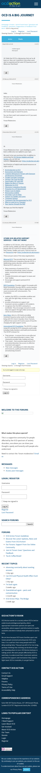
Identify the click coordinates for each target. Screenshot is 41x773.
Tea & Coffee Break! (14, 556)
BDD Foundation (9, 285)
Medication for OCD (11, 185)
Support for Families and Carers (15, 196)
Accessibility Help (8, 690)
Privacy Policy (7, 684)
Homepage (5, 24)
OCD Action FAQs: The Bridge (17, 598)
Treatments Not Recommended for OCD (18, 200)
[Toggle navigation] (36, 4)
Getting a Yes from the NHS (14, 179)
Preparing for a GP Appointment (15, 189)
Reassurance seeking (12, 193)
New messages (12, 468)
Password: (6, 382)
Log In (13, 31)
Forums (12, 24)
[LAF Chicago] (11, 4)
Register (21, 31)
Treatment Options (11, 198)
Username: (6, 375)
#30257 (36, 79)
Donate (4, 735)
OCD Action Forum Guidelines (17, 536)
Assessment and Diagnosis (14, 172)
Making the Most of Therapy (14, 183)
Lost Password (32, 31)
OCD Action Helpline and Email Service (18, 158)
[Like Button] (6, 72)
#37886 (36, 222)
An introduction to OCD (12, 170)
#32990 (36, 132)
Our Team (5, 732)
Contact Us (6, 673)
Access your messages (14, 470)
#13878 (36, 44)
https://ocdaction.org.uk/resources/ (29, 252)
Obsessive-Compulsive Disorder (15, 187)
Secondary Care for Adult (13, 195)
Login (4, 738)
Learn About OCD (8, 724)
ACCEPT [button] (26, 769)
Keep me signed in (10, 389)
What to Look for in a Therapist (15, 202)
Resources (9, 252)
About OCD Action (9, 729)
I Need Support (7, 721)
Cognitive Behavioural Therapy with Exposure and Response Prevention (20, 175)
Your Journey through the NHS (15, 204)
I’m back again (11, 584)
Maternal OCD (8, 259)
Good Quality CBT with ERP (14, 181)
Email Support (7, 676)
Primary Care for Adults (12, 191)
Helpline (5, 678)
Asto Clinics (7, 315)
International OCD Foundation (13, 326)
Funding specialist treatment (14, 177)
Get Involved (6, 726)
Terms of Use (7, 687)
